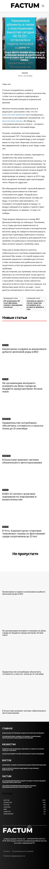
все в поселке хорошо (12, 121)
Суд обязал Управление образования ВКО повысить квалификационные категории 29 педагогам (19, 786)
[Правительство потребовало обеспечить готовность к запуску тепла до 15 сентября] (24, 409)
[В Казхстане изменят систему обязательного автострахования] (24, 446)
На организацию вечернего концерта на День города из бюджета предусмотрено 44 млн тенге (22, 387)
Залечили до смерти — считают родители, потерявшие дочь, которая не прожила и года (36, 305)
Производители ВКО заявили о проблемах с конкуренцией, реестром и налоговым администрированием (21, 737)
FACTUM (5, 379)
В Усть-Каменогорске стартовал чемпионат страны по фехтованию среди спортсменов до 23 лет (23, 533)
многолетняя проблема (13, 114)
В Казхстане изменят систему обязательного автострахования (22, 461)
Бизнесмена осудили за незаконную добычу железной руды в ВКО (24, 350)
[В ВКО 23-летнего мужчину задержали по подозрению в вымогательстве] (24, 480)
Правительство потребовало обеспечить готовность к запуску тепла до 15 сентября (22, 425)
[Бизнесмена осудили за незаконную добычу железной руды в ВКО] (24, 335)
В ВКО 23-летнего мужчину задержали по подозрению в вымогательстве (19, 496)
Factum (25, 73)
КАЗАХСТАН (24, 47)
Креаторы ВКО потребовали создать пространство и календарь (23, 733)
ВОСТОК (5, 345)
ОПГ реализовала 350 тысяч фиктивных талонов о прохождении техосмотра (12, 304)
